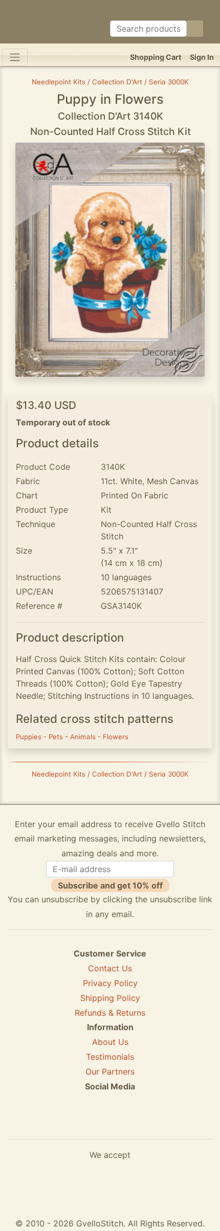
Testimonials (110, 1057)
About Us (110, 1042)
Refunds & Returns (110, 1013)
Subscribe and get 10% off (110, 885)
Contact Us (110, 968)
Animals (84, 737)
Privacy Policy (110, 983)
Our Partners (110, 1071)
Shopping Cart (156, 57)
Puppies (29, 737)
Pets (57, 737)
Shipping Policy (110, 998)
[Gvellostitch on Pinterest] (110, 1123)
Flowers (115, 737)
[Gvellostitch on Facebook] (74, 1123)
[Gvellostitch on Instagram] (145, 1123)
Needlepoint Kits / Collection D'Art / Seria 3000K (110, 82)
